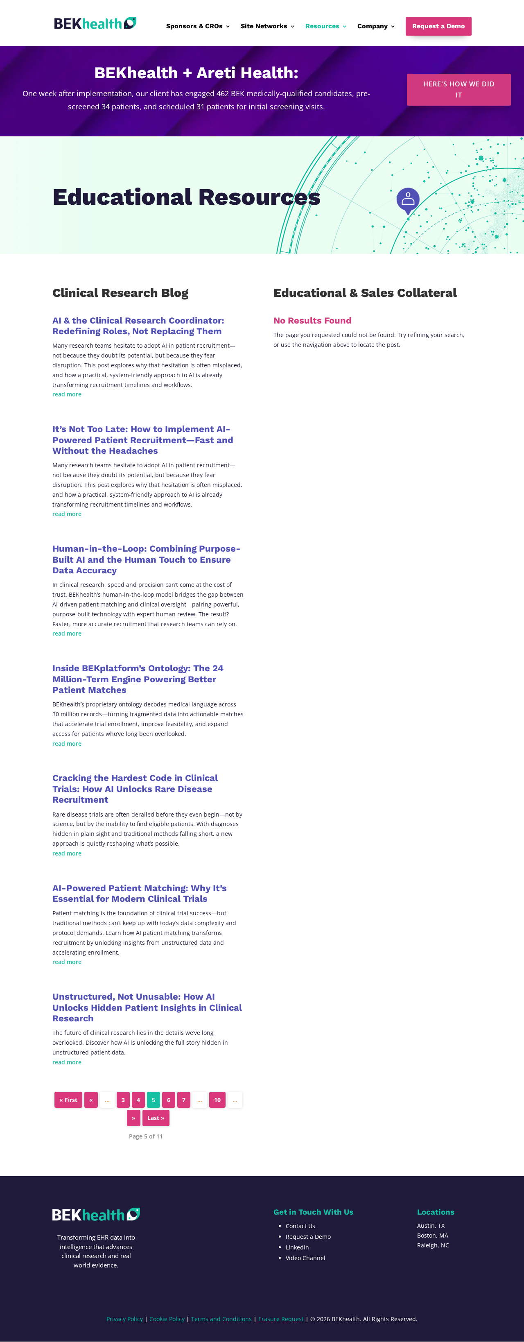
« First (68, 1100)
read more (66, 394)
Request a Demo (438, 26)
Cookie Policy (167, 1319)
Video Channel (305, 1258)
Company (372, 26)
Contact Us (300, 1226)
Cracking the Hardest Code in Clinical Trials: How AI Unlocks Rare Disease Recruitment (135, 789)
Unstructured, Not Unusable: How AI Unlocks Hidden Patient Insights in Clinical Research (147, 1007)
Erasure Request (281, 1319)
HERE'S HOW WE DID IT (459, 89)
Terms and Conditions (221, 1319)
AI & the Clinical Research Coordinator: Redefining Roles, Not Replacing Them (138, 325)
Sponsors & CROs (194, 26)
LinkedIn (297, 1247)
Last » (156, 1118)
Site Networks (264, 26)
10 (217, 1100)
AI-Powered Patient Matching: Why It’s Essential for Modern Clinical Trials (139, 893)
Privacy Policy (124, 1319)
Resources (322, 26)
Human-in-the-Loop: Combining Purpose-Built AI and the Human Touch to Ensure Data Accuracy (146, 559)
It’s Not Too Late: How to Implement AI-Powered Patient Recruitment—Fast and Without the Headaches (142, 440)
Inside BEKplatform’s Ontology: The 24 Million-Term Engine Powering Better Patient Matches (138, 679)
